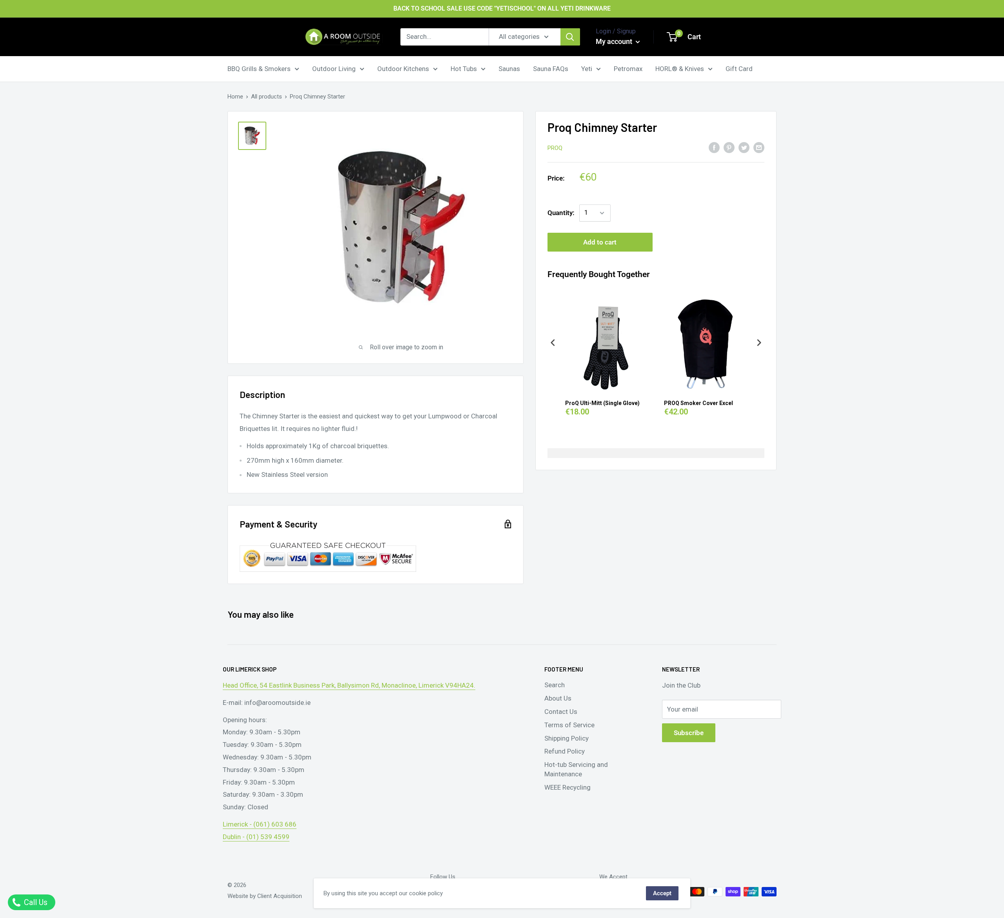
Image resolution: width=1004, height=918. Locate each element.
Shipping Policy (566, 738)
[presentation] (552, 343)
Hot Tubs (464, 68)
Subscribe (689, 733)
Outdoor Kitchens (403, 68)
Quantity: (561, 213)
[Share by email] (758, 147)
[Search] (570, 37)
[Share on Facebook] (714, 147)
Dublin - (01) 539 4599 (256, 837)
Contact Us (560, 711)
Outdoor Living (334, 68)
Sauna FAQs (550, 68)
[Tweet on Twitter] (743, 147)
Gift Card (739, 68)
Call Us (34, 902)
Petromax (628, 68)
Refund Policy (564, 751)
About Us (557, 698)
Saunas (509, 68)
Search (554, 685)
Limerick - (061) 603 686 (259, 824)
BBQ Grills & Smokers (259, 68)
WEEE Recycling (567, 787)
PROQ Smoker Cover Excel (698, 403)
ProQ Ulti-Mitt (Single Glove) (602, 403)
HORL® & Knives (679, 68)
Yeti (586, 68)
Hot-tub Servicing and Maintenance (576, 769)
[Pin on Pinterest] (729, 147)
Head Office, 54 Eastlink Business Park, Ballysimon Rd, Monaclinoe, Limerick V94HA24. (349, 685)
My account (615, 41)
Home (235, 96)
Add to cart (600, 242)
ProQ (554, 147)
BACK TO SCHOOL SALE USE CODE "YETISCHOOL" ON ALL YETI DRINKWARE (502, 8)
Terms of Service (569, 725)
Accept (662, 893)
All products (266, 96)
